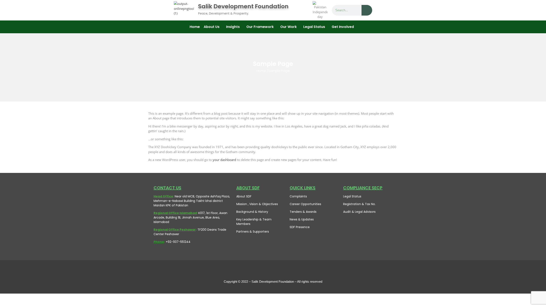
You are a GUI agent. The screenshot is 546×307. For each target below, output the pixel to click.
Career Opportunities (305, 204)
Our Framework (260, 26)
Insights (233, 26)
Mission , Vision (247, 204)
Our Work (288, 26)
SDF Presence (300, 227)
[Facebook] (254, 270)
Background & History (252, 212)
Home (195, 26)
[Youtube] (273, 270)
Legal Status (352, 196)
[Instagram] (282, 270)
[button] (213, 27)
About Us (211, 26)
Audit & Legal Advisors (359, 212)
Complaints (298, 196)
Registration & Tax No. (359, 204)
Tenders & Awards (303, 212)
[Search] (367, 10)
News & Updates (302, 219)
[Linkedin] (292, 270)
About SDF (243, 196)
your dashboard (224, 160)
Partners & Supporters (252, 231)
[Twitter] (263, 270)
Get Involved (343, 26)
